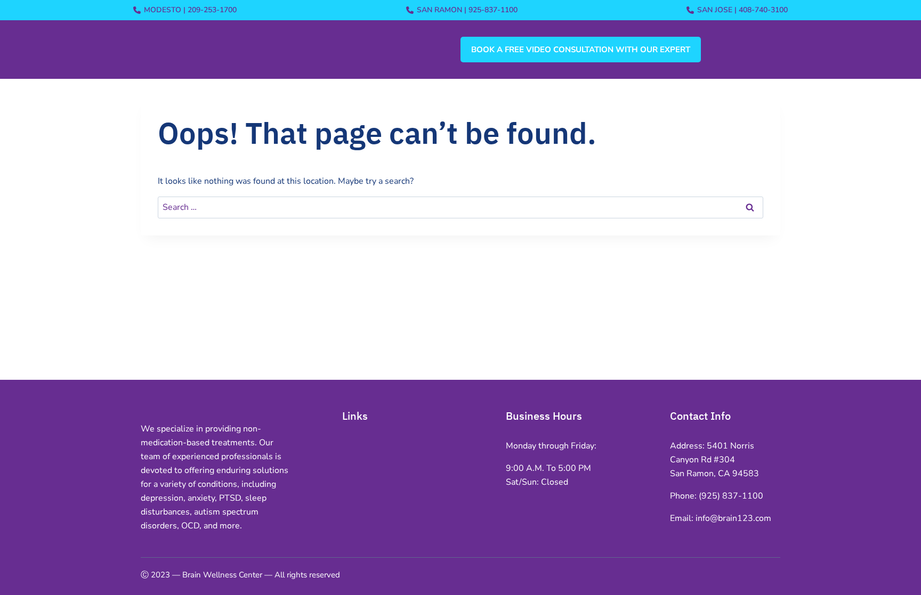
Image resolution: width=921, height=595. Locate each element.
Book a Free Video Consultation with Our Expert (580, 49)
